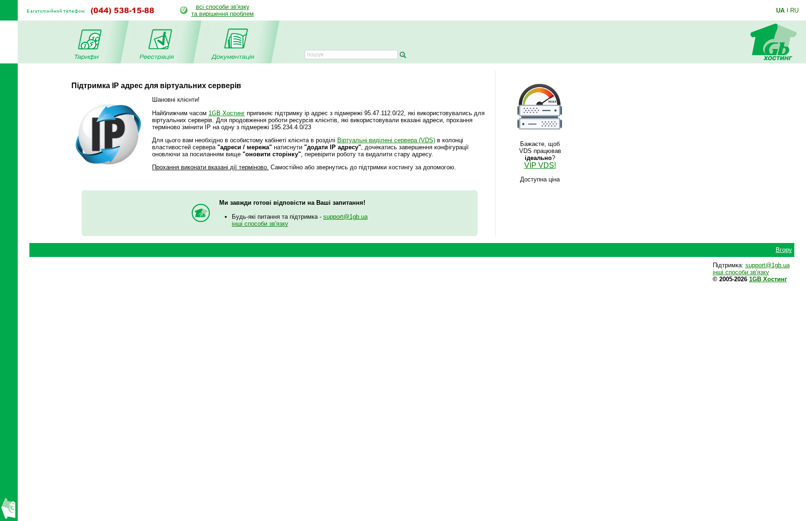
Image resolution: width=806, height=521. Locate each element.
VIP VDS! (540, 165)
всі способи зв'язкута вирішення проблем (222, 10)
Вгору (784, 249)
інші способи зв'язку (260, 223)
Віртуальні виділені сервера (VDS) (386, 140)
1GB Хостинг (226, 113)
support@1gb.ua (345, 216)
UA (780, 10)
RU (794, 10)
